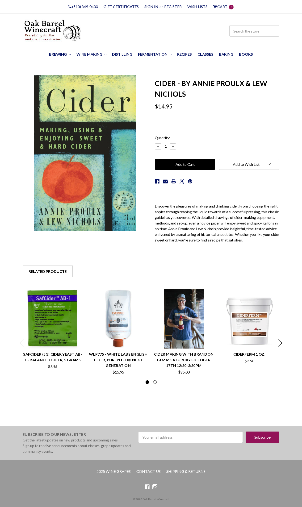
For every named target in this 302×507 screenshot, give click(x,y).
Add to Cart (53, 339)
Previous (22, 343)
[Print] (173, 181)
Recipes (184, 54)
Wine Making (89, 54)
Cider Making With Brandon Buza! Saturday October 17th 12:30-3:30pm (184, 360)
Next (280, 343)
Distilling (122, 54)
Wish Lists (197, 6)
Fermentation (153, 54)
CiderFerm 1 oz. (249, 354)
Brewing (58, 54)
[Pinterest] (190, 181)
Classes (205, 54)
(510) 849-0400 (84, 6)
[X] (182, 181)
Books (246, 54)
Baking (226, 54)
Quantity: (162, 137)
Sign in (151, 6)
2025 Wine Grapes (113, 471)
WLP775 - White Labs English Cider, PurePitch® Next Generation (118, 360)
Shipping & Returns (186, 471)
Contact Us (148, 471)
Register (173, 6)
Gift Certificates (121, 6)
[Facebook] (157, 181)
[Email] (165, 181)
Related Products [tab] (48, 271)
